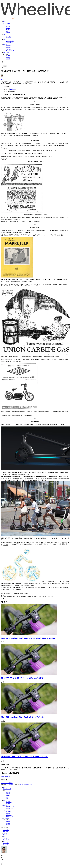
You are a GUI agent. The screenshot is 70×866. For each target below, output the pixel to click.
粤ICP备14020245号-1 (29, 784)
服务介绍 (3, 776)
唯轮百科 (8, 28)
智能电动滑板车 (10, 41)
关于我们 (8, 55)
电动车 (5, 44)
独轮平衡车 (8, 37)
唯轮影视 (8, 59)
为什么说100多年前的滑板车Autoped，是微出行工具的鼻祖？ (23, 678)
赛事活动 (8, 33)
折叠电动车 (8, 47)
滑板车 (5, 39)
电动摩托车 (8, 46)
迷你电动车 (8, 49)
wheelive (11, 784)
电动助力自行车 (10, 50)
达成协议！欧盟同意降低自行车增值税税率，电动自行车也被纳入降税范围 (28, 638)
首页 (4, 21)
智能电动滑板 (9, 42)
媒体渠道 (8, 57)
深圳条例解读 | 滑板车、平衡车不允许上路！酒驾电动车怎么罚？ (24, 757)
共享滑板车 (6, 843)
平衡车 (5, 34)
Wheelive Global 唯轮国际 (7, 783)
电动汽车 (5, 838)
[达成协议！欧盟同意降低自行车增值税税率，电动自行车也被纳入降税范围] (29, 635)
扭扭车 (5, 834)
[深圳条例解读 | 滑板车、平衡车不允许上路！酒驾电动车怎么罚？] (29, 753)
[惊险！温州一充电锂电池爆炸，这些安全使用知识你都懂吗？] (29, 714)
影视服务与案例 (7, 23)
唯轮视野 (8, 29)
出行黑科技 (6, 52)
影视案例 (7, 776)
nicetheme (21, 784)
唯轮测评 (8, 26)
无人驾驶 (5, 844)
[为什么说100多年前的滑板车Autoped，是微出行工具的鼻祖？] (29, 674)
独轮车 (5, 841)
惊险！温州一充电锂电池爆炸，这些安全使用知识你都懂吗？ (23, 717)
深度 (7, 31)
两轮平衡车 (8, 36)
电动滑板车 (6, 831)
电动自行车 (6, 830)
